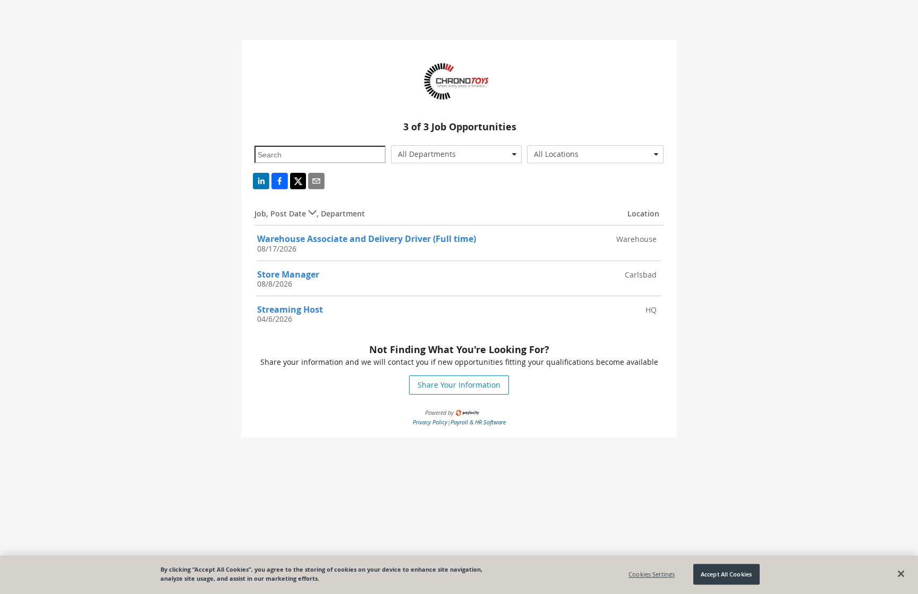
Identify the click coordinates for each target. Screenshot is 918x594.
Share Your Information (459, 385)
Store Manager (288, 274)
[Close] (901, 573)
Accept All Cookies (726, 574)
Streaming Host (290, 309)
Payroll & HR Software (478, 422)
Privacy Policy (430, 422)
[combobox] (456, 154)
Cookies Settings (651, 574)
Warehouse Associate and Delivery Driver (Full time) (366, 239)
